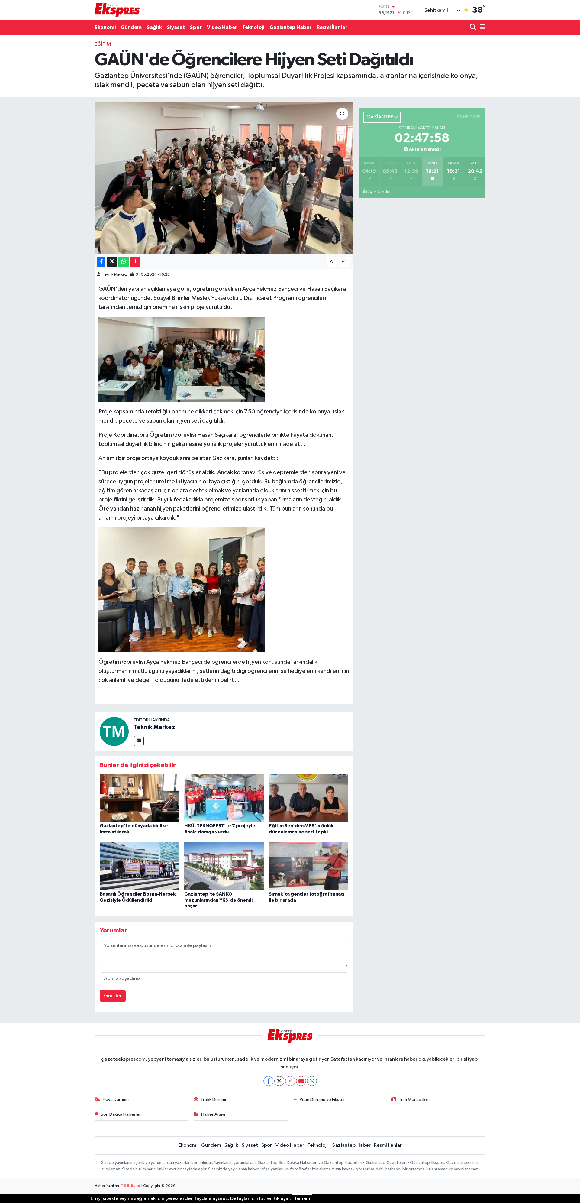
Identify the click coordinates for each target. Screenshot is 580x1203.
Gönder (113, 995)
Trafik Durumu (214, 1099)
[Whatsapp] (312, 1081)
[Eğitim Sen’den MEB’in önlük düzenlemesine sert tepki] (308, 797)
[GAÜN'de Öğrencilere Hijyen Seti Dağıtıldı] (224, 178)
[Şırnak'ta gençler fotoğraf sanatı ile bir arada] (308, 866)
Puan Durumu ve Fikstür (322, 1099)
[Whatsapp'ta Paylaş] (123, 262)
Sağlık (154, 27)
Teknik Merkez (115, 275)
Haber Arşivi (213, 1114)
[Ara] (473, 27)
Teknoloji (253, 27)
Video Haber (222, 27)
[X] (279, 1081)
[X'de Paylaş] (112, 262)
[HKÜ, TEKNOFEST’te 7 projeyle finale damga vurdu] (224, 797)
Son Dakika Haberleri (121, 1114)
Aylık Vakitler (379, 192)
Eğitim (103, 44)
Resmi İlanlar (332, 27)
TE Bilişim (130, 1186)
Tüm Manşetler (413, 1099)
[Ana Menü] (481, 27)
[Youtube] (301, 1081)
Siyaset (176, 27)
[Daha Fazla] (135, 262)
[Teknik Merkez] (114, 731)
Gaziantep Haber (290, 27)
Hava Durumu (116, 1099)
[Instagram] (290, 1081)
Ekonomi (105, 27)
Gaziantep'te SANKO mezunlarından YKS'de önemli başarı (218, 900)
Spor (196, 27)
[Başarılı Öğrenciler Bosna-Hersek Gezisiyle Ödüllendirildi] (139, 866)
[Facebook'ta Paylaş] (101, 262)
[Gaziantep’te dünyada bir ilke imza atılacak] (139, 797)
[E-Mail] (139, 741)
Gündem (131, 27)
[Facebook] (268, 1081)
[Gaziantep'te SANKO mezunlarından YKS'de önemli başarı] (224, 866)
